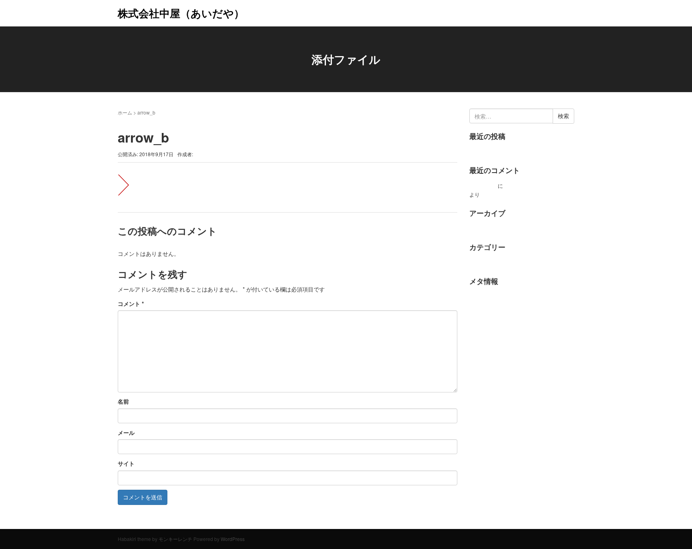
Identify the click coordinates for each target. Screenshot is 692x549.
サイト (126, 463)
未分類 (477, 262)
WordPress (233, 538)
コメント (131, 304)
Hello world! (482, 151)
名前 (123, 401)
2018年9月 (481, 228)
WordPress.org (486, 333)
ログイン (479, 296)
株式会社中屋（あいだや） (181, 13)
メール (126, 432)
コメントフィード (490, 321)
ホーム (125, 112)
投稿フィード (485, 308)
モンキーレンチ (175, 538)
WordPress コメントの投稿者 (539, 185)
